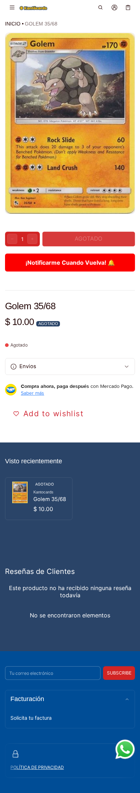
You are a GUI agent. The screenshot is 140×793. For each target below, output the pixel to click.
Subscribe (119, 673)
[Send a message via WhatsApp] (125, 749)
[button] (101, 8)
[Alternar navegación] (12, 8)
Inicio (12, 24)
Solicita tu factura (31, 718)
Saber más (32, 392)
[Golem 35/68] (38, 499)
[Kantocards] (33, 8)
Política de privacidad (37, 767)
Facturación (27, 698)
